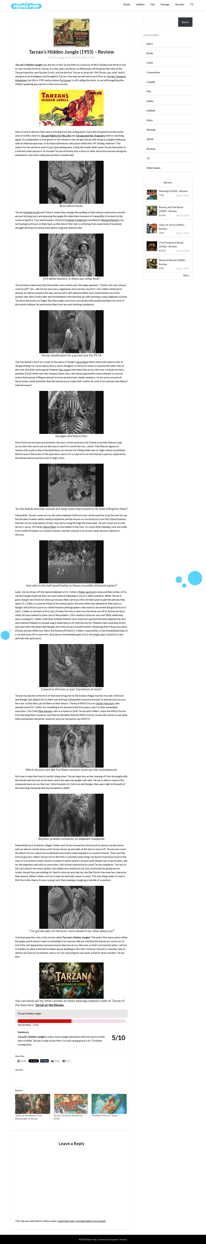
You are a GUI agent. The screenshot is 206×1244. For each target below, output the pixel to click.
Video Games (153, 167)
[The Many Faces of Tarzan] (109, 1104)
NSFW (149, 139)
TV (191, 4)
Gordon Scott (31, 212)
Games (150, 101)
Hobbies (140, 4)
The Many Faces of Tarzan (105, 1115)
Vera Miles (50, 526)
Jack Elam (81, 361)
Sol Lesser (65, 80)
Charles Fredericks (76, 219)
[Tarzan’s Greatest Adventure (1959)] (70, 1104)
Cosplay (150, 81)
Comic (149, 62)
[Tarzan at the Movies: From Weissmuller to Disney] (32, 1104)
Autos (149, 43)
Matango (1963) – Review (173, 191)
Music (149, 120)
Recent (168, 182)
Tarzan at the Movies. (49, 1005)
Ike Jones (65, 369)
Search (185, 22)
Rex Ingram (45, 711)
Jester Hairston (104, 703)
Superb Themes (119, 1239)
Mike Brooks (88, 57)
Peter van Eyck (87, 591)
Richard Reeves (110, 219)
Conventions (153, 72)
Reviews (179, 4)
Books (126, 4)
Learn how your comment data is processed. (82, 1220)
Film (152, 4)
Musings (165, 4)
